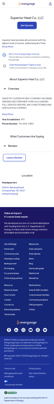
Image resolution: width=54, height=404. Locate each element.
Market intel (34, 273)
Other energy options (13, 278)
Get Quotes (27, 25)
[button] (27, 46)
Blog (31, 263)
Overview (13, 88)
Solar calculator (35, 249)
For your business (11, 273)
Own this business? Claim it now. (25, 64)
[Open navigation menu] (3, 3)
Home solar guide (36, 268)
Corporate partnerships (39, 295)
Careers (7, 299)
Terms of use (9, 368)
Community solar (11, 254)
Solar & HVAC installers (38, 290)
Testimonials (9, 314)
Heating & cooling (11, 258)
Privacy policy (35, 368)
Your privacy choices (13, 384)
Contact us (9, 304)
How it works (9, 295)
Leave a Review (14, 157)
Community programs (38, 299)
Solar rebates (34, 254)
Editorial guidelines (12, 309)
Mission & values (11, 290)
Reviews (12, 145)
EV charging (9, 268)
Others (32, 309)
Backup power (10, 263)
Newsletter (34, 278)
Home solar (9, 249)
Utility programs (36, 304)
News (31, 258)
